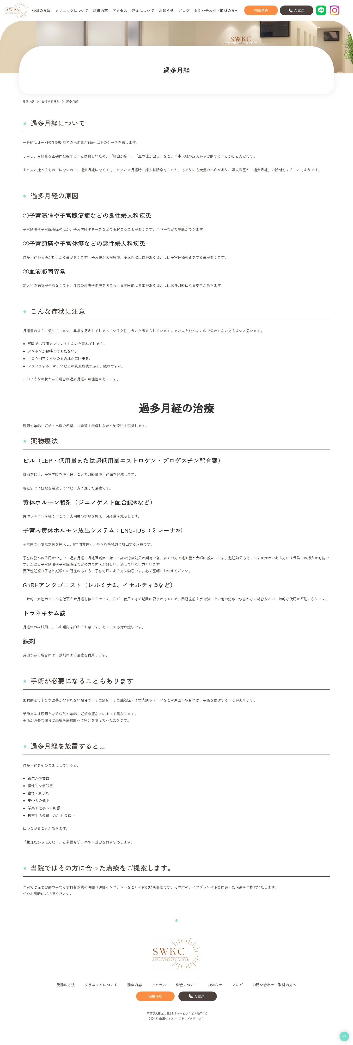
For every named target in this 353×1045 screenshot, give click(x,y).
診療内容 (29, 101)
